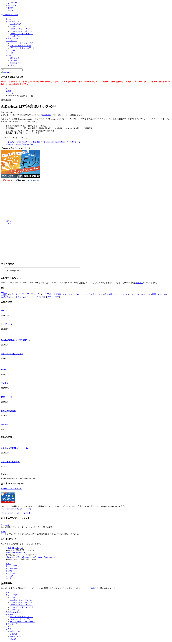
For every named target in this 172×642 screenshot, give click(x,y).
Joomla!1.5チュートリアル (21, 31)
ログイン (9, 10)
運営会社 (4, 425)
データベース (122, 294)
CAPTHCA (5, 297)
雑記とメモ (15, 58)
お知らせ (14, 60)
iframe (143, 294)
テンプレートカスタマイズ (21, 43)
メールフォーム (18, 297)
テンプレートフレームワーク (22, 48)
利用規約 (9, 8)
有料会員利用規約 (8, 411)
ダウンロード (11, 51)
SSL (148, 294)
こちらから (94, 588)
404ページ (5, 310)
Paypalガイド (15, 63)
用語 (44, 297)
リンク (13, 65)
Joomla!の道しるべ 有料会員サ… (15, 340)
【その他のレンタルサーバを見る (15, 513)
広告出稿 (4, 383)
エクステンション (13, 38)
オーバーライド (33, 297)
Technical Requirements (14, 548)
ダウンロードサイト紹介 (20, 46)
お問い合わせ (11, 5)
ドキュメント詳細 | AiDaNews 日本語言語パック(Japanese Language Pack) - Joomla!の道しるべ (44, 142)
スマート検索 (53, 297)
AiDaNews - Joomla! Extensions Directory (21, 144)
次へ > (8, 224)
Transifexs (162, 294)
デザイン (35, 294)
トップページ (6, 324)
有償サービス (6, 397)
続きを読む (109, 294)
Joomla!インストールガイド (21, 34)
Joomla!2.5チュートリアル (21, 29)
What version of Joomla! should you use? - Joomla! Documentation (30, 557)
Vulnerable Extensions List (16, 553)
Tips (4, 293)
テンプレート (11, 41)
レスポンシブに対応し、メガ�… (15, 448)
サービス (9, 53)
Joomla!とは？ (16, 24)
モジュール (134, 294)
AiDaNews (46, 115)
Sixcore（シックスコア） (11, 489)
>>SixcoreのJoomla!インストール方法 (16, 509)
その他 (8, 55)
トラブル (46, 294)
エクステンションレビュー (12, 354)
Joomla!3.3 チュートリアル (21, 26)
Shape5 (3, 532)
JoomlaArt (5, 525)
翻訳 (154, 294)
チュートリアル (12, 21)
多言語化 (57, 294)
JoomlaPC (81, 294)
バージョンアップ (19, 294)
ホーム (8, 19)
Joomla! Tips (15, 36)
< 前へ (8, 221)
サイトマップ (11, 3)
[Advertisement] (20, 201)
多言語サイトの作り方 (10, 462)
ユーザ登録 (69, 294)
